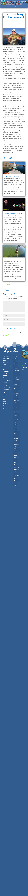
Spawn (15, 478)
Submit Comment (10, 328)
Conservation (15, 219)
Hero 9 (15, 427)
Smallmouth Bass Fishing (16, 474)
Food (9, 223)
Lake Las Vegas (15, 432)
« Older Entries (6, 284)
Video (17, 215)
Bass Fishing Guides (11, 217)
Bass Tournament (16, 373)
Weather (11, 225)
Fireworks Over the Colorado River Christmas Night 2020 (13, 214)
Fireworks (16, 398)
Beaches (10, 219)
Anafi (15, 361)
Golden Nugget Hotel (16, 418)
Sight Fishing (16, 467)
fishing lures (16, 400)
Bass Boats (6, 356)
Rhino (15, 464)
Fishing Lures (14, 221)
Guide (5, 23)
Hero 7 (15, 424)
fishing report (15, 403)
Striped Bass (16, 480)
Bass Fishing (16, 370)
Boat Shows (6, 378)
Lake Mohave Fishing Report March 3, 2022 (11, 176)
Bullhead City (16, 384)
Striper (15, 482)
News (16, 223)
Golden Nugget (15, 414)
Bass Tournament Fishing (6, 371)
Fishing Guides (7, 221)
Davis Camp (16, 395)
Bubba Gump (16, 382)
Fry (14, 411)
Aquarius (15, 363)
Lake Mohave (16, 436)
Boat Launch (16, 379)
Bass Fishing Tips (7, 367)
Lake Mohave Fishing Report (16, 440)
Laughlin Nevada (15, 449)
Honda (15, 429)
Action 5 (15, 358)
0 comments (14, 25)
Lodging (13, 223)
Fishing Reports (20, 23)
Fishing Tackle (15, 408)
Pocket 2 (15, 460)
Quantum (16, 462)
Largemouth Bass (16, 445)
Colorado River (16, 387)
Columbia (16, 391)
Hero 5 (15, 422)
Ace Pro (15, 356)
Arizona (15, 365)
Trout (15, 485)
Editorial (20, 219)
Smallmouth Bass (16, 470)
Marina (4, 397)
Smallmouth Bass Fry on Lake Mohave (11, 260)
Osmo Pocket (16, 457)
